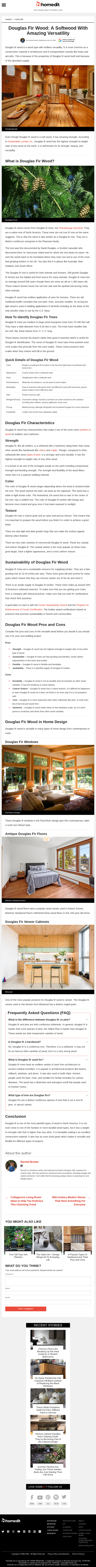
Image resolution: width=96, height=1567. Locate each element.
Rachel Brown (33, 40)
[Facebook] (8, 1531)
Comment (9, 1274)
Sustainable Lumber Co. (20, 141)
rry (44, 450)
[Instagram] (13, 1531)
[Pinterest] (24, 1531)
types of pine (33, 454)
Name (8, 1288)
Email (7, 1297)
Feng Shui (67, 1536)
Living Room (52, 1530)
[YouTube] (18, 1531)
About (81, 1521)
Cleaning (67, 1527)
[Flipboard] (34, 1531)
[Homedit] (48, 4)
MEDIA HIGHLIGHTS (86, 1546)
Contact (82, 1524)
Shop (81, 1527)
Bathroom (51, 1521)
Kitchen (50, 1527)
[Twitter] (3, 1531)
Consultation (85, 1530)
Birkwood (8, 992)
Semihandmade (11, 129)
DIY (64, 1524)
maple (54, 450)
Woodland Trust (11, 220)
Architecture (69, 1521)
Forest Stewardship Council (53, 605)
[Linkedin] (21, 1166)
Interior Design (70, 1533)
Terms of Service (78, 1554)
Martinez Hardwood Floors (15, 901)
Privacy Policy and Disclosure (58, 1554)
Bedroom (51, 1524)
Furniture (67, 1530)
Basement (51, 1533)
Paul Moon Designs (12, 813)
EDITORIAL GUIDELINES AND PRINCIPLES (85, 1540)
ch (40, 450)
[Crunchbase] (40, 1531)
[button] (48, 96)
